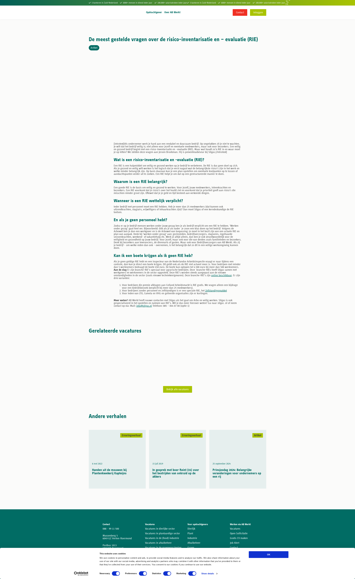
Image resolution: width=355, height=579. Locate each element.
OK (268, 554)
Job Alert (234, 542)
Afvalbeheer (193, 542)
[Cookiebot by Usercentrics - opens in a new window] (81, 574)
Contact (240, 12)
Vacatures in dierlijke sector (160, 528)
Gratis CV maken (239, 538)
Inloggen (258, 12)
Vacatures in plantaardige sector (162, 533)
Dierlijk (191, 528)
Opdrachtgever (154, 12)
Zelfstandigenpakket (216, 290)
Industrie (192, 538)
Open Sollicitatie (239, 533)
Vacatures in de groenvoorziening (163, 547)
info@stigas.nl (144, 305)
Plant (190, 533)
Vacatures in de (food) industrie (162, 538)
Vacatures (235, 528)
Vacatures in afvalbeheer (158, 542)
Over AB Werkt (172, 12)
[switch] (143, 573)
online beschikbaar (221, 275)
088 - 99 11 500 (111, 528)
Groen (190, 547)
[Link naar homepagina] (94, 12)
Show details (207, 573)
